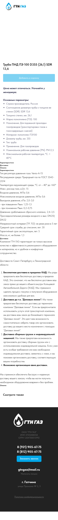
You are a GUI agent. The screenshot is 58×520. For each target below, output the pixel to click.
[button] (29, 459)
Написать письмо (29, 473)
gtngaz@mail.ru (29, 469)
